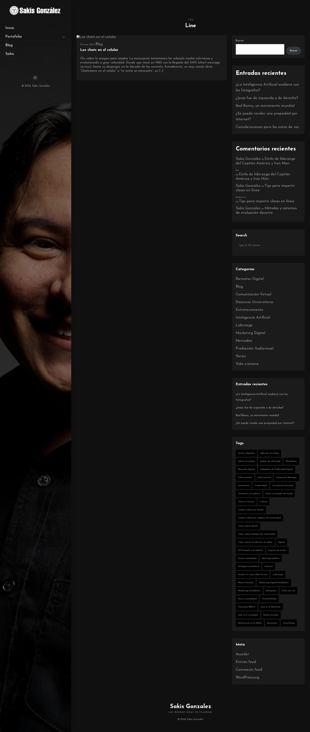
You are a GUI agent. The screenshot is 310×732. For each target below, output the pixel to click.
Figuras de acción (277, 550)
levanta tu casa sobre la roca (252, 574)
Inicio (9, 28)
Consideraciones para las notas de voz (267, 127)
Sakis (9, 54)
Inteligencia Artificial (253, 317)
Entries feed (246, 662)
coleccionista (264, 477)
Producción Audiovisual (254, 348)
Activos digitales (246, 453)
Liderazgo (244, 325)
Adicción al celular (269, 453)
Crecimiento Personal (282, 485)
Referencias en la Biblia (250, 623)
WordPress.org (247, 677)
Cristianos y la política (249, 494)
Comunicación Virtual (253, 294)
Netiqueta (271, 591)
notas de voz (288, 591)
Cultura (263, 502)
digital (281, 542)
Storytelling (289, 623)
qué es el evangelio (248, 615)
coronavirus (243, 485)
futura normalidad (247, 558)
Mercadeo (244, 341)
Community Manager (286, 477)
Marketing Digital (250, 333)
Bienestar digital (246, 469)
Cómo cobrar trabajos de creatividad (256, 534)
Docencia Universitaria (254, 302)
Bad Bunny (291, 461)
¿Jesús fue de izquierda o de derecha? (267, 98)
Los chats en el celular (99, 50)
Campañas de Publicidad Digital (276, 469)
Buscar (240, 40)
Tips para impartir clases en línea (266, 201)
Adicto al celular (246, 461)
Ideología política (271, 558)
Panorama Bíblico (246, 607)
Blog (9, 45)
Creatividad (261, 485)
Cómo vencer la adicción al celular (255, 542)
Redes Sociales (271, 615)
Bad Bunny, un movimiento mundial (265, 106)
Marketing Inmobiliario (249, 591)
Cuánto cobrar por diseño (251, 510)
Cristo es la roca (246, 502)
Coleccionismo (245, 477)
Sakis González (248, 159)
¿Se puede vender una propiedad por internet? (265, 423)
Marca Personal (245, 583)
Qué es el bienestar (271, 607)
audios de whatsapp (270, 461)
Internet (269, 566)
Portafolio (13, 36)
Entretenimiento (249, 310)
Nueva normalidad (247, 599)
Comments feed (249, 670)
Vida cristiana (247, 364)
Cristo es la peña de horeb (279, 494)
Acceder (242, 654)
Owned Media (269, 599)
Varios (241, 356)
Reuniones (272, 623)
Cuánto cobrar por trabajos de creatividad (259, 518)
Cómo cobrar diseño (248, 526)
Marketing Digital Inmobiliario (274, 583)
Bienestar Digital (250, 279)
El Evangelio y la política (250, 550)
